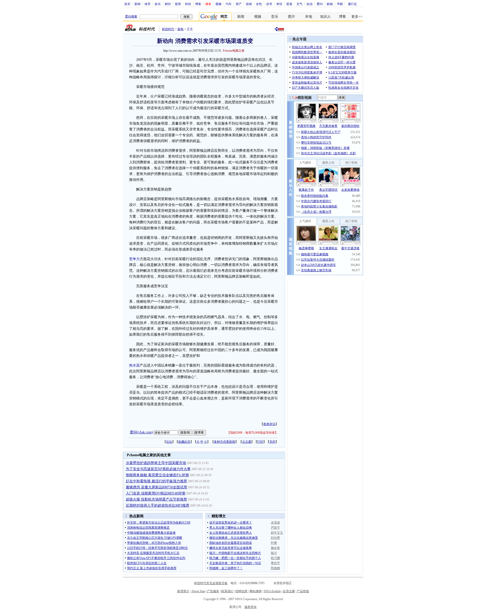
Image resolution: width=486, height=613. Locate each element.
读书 (269, 3)
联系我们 (227, 591)
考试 (279, 3)
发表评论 (269, 424)
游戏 (249, 3)
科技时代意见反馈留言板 (211, 583)
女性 (259, 3)
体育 (148, 3)
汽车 (229, 3)
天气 (299, 3)
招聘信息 (241, 591)
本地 (308, 16)
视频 (218, 3)
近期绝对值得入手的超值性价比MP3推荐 (157, 505)
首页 (127, 3)
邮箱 (330, 3)
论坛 (169, 442)
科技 (188, 3)
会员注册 (289, 591)
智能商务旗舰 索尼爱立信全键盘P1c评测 (157, 475)
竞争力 (134, 259)
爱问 (320, 3)
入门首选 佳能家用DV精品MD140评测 (155, 493)
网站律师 (256, 591)
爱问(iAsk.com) (141, 432)
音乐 (274, 16)
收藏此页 (184, 442)
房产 (239, 3)
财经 (168, 3)
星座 (289, 3)
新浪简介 (183, 591)
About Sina (198, 591)
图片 (291, 16)
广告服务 (213, 591)
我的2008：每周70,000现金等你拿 (252, 432)
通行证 (352, 3)
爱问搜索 (131, 16)
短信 (310, 3)
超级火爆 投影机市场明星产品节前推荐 (156, 499)
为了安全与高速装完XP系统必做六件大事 (158, 469)
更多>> (356, 16)
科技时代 (168, 29)
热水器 (134, 365)
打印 (260, 442)
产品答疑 (303, 591)
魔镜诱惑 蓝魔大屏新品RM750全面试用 (156, 487)
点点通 (246, 442)
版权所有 (251, 607)
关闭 (272, 442)
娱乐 (158, 3)
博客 (198, 3)
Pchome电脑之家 (234, 50)
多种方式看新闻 (224, 442)
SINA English (272, 591)
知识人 (325, 16)
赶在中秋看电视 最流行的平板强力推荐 (156, 481)
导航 (340, 3)
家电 (180, 29)
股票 (178, 3)
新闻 (137, 3)
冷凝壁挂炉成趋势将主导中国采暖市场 (156, 463)
